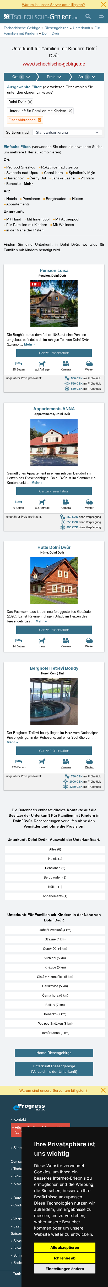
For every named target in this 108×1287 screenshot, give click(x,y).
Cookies (20, 1205)
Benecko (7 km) (55, 1014)
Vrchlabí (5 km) (55, 958)
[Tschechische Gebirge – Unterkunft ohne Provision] (41, 16)
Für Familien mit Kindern (26, 225)
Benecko (13, 183)
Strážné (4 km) (55, 939)
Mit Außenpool (67, 219)
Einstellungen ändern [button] (65, 1268)
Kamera (66, 369)
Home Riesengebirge (54, 1053)
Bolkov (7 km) (55, 1005)
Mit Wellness (63, 225)
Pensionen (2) (55, 868)
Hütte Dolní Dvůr (54, 547)
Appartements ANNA (54, 409)
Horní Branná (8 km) (55, 1033)
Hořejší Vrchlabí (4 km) (55, 930)
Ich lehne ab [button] (64, 1258)
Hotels (11, 199)
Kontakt (19, 1119)
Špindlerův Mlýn (82, 173)
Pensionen (31, 199)
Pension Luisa (54, 270)
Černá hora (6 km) (55, 995)
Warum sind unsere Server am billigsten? (53, 1090)
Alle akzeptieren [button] (64, 1247)
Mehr (28, 183)
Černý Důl (37, 178)
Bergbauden (56, 199)
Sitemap (20, 1148)
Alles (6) (55, 849)
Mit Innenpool (38, 219)
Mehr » (29, 344)
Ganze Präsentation (54, 352)
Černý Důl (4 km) (55, 949)
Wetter (89, 369)
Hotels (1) (55, 859)
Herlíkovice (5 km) (55, 986)
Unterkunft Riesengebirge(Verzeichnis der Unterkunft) (54, 1069)
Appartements (18, 204)
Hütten (77, 199)
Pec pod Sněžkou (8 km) (55, 1023)
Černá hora (53, 173)
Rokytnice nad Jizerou (59, 167)
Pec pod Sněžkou (20, 167)
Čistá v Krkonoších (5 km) (55, 977)
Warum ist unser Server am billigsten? (53, 5)
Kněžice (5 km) (55, 967)
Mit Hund (13, 219)
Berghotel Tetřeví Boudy (54, 668)
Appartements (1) (55, 896)
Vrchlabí (87, 178)
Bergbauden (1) (55, 877)
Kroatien (20, 1183)
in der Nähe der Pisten (25, 230)
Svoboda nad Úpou (22, 173)
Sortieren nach (18, 132)
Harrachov (15, 178)
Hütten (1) (55, 887)
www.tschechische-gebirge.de (54, 64)
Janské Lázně (63, 178)
